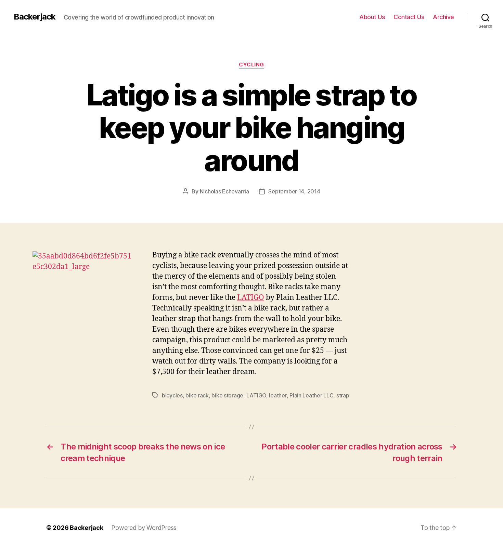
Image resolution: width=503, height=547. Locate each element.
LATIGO (250, 297)
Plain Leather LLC (311, 395)
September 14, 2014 (294, 191)
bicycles (172, 395)
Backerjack (34, 17)
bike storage (227, 395)
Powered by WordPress (144, 527)
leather (277, 395)
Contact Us (409, 17)
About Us (372, 17)
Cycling (251, 65)
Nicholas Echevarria (224, 191)
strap (342, 395)
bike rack (197, 395)
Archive (443, 17)
